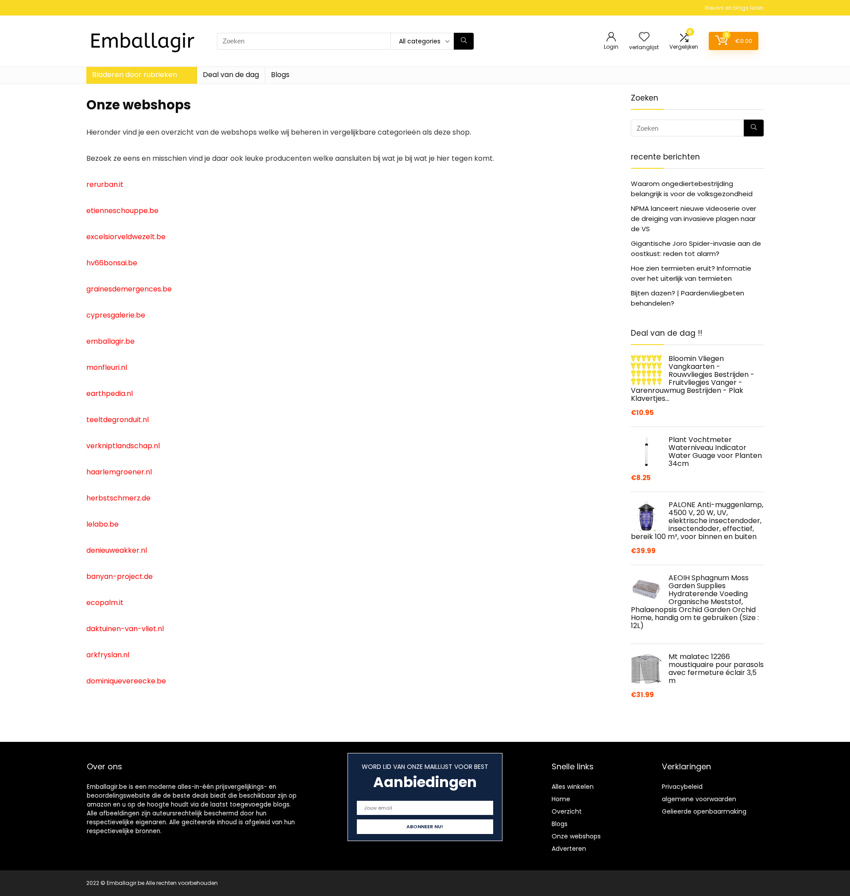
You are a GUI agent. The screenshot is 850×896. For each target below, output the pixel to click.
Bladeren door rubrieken (134, 75)
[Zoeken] (464, 41)
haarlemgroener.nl (119, 472)
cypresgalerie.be (115, 315)
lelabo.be (102, 524)
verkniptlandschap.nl (123, 446)
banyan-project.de (119, 576)
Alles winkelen (573, 786)
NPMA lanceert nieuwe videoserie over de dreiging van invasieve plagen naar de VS (693, 218)
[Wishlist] (644, 37)
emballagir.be (110, 341)
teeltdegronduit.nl (117, 420)
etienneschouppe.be (122, 211)
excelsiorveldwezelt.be (126, 237)
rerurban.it (105, 184)
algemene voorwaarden (699, 799)
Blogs (280, 75)
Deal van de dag (231, 75)
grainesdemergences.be (129, 289)
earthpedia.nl (109, 393)
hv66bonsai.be (111, 263)
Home (561, 799)
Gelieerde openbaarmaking (704, 811)
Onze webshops (576, 836)
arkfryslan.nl (107, 655)
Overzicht (567, 811)
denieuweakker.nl (116, 550)
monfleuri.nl (106, 367)
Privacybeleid (682, 786)
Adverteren (569, 848)
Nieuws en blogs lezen (734, 8)
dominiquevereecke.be (126, 681)
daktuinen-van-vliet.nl (125, 629)
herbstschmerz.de (118, 498)
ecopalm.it (105, 602)
